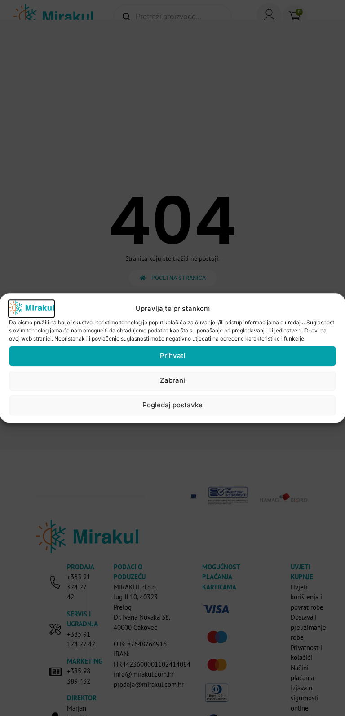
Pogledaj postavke (172, 405)
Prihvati (173, 355)
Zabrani (172, 380)
